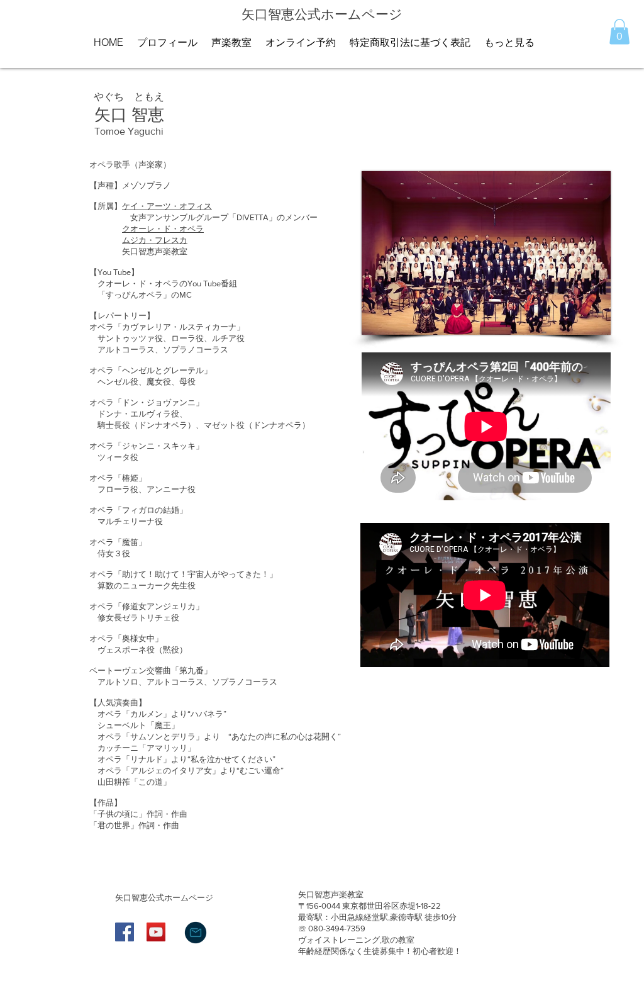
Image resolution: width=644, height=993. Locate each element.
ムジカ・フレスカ (154, 240)
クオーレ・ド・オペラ (163, 228)
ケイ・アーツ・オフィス (167, 206)
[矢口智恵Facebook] (124, 932)
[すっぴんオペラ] (156, 932)
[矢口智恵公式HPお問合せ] (196, 933)
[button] (619, 32)
